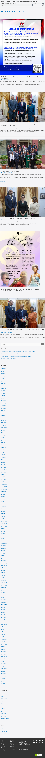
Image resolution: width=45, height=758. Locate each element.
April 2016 (3, 555)
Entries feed (3, 729)
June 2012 (3, 629)
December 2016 (4, 541)
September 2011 (4, 644)
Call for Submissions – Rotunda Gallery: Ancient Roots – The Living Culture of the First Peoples (18, 351)
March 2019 (3, 499)
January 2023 (3, 439)
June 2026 (3, 371)
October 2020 (3, 472)
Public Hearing (3, 713)
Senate (2, 741)
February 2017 (3, 538)
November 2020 (4, 471)
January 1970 (3, 686)
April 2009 (3, 671)
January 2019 (3, 503)
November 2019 (4, 486)
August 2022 (3, 447)
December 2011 (4, 639)
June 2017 (3, 531)
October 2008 (3, 678)
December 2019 (4, 484)
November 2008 (4, 676)
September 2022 (4, 445)
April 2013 (3, 612)
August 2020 (3, 474)
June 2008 (3, 681)
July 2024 (3, 410)
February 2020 (3, 481)
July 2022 (3, 449)
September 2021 (4, 457)
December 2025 (4, 381)
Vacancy (2, 721)
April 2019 (3, 498)
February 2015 (3, 577)
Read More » (2, 134)
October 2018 (3, 506)
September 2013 (4, 604)
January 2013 (3, 617)
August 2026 (3, 368)
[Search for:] (22, 344)
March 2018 (3, 516)
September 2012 (4, 624)
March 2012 (3, 634)
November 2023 (4, 423)
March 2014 (3, 595)
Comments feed (4, 731)
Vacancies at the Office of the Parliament (8, 358)
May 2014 (3, 592)
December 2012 (4, 619)
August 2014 (3, 587)
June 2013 (3, 609)
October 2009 (3, 666)
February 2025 (3, 398)
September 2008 (4, 680)
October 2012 (3, 622)
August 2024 (3, 408)
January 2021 (3, 467)
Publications (3, 715)
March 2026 (3, 376)
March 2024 (3, 417)
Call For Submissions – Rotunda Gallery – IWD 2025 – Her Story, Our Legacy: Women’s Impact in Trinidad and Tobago (20, 289)
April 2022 (3, 454)
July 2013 (3, 607)
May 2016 (3, 553)
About (2, 747)
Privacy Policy (12, 747)
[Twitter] (36, 742)
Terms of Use (12, 749)
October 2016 (3, 545)
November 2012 (4, 621)
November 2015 (4, 563)
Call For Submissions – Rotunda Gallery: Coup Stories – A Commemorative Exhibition (16, 356)
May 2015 (3, 572)
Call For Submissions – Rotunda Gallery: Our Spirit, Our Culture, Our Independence (15, 353)
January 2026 (3, 380)
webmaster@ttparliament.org (24, 749)
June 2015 (3, 570)
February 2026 (3, 378)
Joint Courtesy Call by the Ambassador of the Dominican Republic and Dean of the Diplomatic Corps (22, 330)
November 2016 (4, 543)
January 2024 (3, 420)
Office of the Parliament (3, 750)
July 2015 (3, 568)
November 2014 (4, 582)
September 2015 (4, 565)
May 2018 (3, 513)
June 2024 (3, 412)
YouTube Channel (13, 744)
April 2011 (3, 649)
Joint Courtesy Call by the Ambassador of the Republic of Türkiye (18, 218)
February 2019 (3, 501)
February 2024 (3, 418)
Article (2, 79)
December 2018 (4, 504)
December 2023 (4, 422)
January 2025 (3, 400)
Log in (2, 728)
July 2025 (3, 390)
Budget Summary (4, 698)
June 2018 (3, 511)
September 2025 (4, 386)
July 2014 (3, 589)
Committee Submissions (5, 699)
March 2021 (3, 464)
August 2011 (3, 646)
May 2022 (3, 452)
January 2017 (3, 540)
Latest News (12, 740)
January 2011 (3, 651)
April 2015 (3, 573)
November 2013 (4, 602)
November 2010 (4, 653)
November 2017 (4, 523)
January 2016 (3, 560)
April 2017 (3, 535)
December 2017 (4, 521)
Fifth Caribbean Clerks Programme (10, 171)
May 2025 (3, 393)
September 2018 (4, 508)
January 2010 (3, 663)
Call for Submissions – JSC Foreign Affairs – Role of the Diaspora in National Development (20, 77)
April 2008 (3, 685)
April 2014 (3, 594)
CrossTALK (3, 701)
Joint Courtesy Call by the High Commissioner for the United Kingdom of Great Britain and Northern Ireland (21, 124)
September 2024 (4, 407)
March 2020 (3, 479)
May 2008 (3, 683)
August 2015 (3, 567)
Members (2, 743)
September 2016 (4, 546)
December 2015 (4, 562)
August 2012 (3, 626)
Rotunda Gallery (4, 716)
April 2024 (3, 415)
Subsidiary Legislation (5, 718)
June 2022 (3, 450)
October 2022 (3, 444)
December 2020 (4, 469)
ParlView (11, 743)
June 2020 (3, 477)
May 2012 (3, 631)
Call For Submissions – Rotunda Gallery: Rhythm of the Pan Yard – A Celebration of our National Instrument (20, 354)
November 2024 (4, 403)
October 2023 (3, 425)
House (2, 740)
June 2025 (3, 391)
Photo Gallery (3, 711)
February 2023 (3, 437)
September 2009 (4, 668)
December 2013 (4, 600)
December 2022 (4, 440)
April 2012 (3, 632)
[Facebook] (34, 742)
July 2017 (3, 530)
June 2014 (3, 590)
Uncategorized (3, 720)
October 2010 (3, 654)
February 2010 (3, 661)
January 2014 (3, 599)
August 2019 (3, 491)
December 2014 (4, 580)
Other (5, 126)
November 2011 (4, 641)
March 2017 (3, 536)
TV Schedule (12, 741)
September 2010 (4, 656)
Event (2, 703)
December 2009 (4, 664)
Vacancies (12, 746)
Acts (2, 693)
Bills (2, 696)
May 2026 (3, 373)
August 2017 (3, 528)
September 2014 (4, 585)
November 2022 (4, 442)
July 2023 (3, 430)
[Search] (43, 3)
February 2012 (3, 636)
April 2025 (3, 395)
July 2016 (3, 550)
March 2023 (3, 435)
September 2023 (4, 427)
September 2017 (4, 526)
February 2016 (3, 558)
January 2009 (3, 673)
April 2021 (3, 462)
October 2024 (3, 405)
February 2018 (3, 518)
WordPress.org (3, 733)
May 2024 (3, 413)
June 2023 (3, 432)
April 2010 (3, 658)
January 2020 (3, 482)
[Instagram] (39, 742)
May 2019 (3, 496)
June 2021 (3, 459)
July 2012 (3, 627)
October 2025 (3, 385)
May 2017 (3, 533)
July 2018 (3, 509)
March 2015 (3, 575)
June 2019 (3, 494)
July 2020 (3, 476)
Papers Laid (3, 708)
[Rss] (42, 742)
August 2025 (3, 388)
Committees (3, 744)
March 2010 (3, 659)
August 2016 (3, 548)
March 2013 (3, 614)
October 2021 (3, 455)
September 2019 (4, 489)
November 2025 (4, 383)
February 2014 (3, 597)
